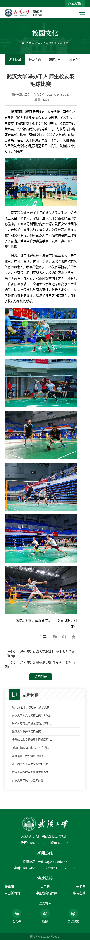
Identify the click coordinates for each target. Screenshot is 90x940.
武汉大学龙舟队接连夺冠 (26, 731)
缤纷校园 (54, 43)
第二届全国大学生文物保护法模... (31, 764)
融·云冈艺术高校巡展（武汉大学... (31, 707)
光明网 (80, 887)
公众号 (16, 921)
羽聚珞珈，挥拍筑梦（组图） (29, 756)
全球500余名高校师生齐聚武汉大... (32, 739)
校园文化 (40, 43)
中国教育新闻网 (46, 893)
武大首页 (77, 3)
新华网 (9, 887)
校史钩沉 (75, 59)
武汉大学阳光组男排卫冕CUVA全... (32, 715)
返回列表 (41, 677)
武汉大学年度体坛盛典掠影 (27, 780)
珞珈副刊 (55, 59)
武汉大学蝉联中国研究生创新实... (31, 772)
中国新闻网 (12, 893)
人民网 (45, 887)
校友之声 (35, 59)
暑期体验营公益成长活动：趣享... (31, 723)
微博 (45, 921)
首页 (28, 43)
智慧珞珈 (73, 921)
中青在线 (79, 893)
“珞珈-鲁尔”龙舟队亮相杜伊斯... (30, 747)
